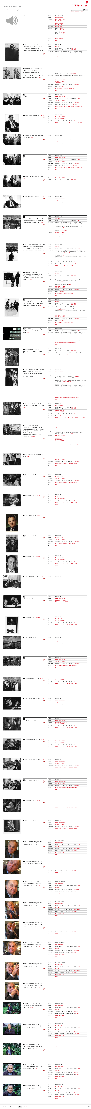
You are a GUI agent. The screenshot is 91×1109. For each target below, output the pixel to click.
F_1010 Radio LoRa (59, 38)
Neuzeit (56, 48)
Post (69, 379)
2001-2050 (67, 844)
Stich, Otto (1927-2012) (60, 56)
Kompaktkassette (58, 26)
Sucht (62, 433)
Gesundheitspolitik (73, 431)
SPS (62, 384)
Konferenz (77, 376)
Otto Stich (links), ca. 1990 (32, 576)
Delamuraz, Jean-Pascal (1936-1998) (62, 436)
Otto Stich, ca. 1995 (30, 475)
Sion (71, 394)
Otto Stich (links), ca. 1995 (32, 678)
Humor (69, 284)
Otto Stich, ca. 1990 (30, 495)
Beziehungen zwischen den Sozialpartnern (77, 52)
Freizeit (81, 226)
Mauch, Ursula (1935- (59, 458)
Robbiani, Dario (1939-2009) (61, 722)
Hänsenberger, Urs (59, 618)
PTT (73, 379)
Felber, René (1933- (59, 438)
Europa (56, 28)
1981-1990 (73, 49)
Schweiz (62, 60)
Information (59, 376)
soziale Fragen (58, 226)
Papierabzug (76, 58)
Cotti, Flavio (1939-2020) (60, 435)
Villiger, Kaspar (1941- (59, 442)
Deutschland (62, 29)
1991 (79, 98)
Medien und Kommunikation (61, 375)
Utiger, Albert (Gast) (59, 20)
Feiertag (58, 227)
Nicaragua (65, 33)
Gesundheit (65, 431)
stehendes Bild (58, 58)
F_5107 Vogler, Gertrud (59, 448)
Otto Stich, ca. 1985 (30, 515)
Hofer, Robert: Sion (59, 371)
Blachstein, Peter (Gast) (60, 21)
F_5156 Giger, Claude (59, 852)
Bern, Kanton (68, 104)
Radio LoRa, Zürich (59, 17)
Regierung (59, 280)
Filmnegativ (76, 444)
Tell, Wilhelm (58, 82)
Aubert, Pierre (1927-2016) (60, 313)
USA (69, 34)
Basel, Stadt (74, 850)
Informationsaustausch (67, 376)
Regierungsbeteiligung (61, 281)
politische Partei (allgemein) (70, 382)
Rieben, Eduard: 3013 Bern (60, 96)
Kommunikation (72, 377)
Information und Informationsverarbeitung (77, 375)
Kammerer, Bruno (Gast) (60, 19)
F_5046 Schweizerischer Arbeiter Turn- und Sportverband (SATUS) (68, 362)
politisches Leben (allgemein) (71, 228)
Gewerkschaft (67, 54)
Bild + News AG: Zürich (59, 557)
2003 (79, 844)
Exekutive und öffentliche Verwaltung (72, 279)
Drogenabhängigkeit (69, 433)
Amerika (57, 34)
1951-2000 (67, 48)
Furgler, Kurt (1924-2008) (60, 79)
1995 (79, 330)
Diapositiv (76, 339)
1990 (79, 220)
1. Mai (63, 227)
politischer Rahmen (59, 228)
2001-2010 (73, 844)
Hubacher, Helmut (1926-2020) (61, 601)
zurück (24, 10)
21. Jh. (61, 844)
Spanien (61, 28)
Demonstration (64, 230)
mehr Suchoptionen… (75, 11)
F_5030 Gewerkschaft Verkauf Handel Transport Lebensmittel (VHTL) (69, 106)
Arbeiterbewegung (65, 354)
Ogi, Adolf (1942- (58, 439)
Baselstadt (68, 850)
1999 (79, 1007)
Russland (62, 31)
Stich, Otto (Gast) (58, 24)
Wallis (67, 394)
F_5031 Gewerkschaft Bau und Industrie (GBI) (64, 238)
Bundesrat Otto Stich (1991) (33, 115)
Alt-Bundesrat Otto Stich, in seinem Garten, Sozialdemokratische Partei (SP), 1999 (34, 1005)
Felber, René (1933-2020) (60, 600)
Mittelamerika (58, 33)
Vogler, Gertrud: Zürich (59, 427)
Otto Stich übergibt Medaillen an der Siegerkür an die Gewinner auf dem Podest (34, 350)
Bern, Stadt (75, 104)
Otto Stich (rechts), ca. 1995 (32, 658)
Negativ (70, 444)
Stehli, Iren (57, 218)
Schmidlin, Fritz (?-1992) (60, 410)
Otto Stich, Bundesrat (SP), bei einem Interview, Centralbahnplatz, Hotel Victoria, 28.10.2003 (32, 842)
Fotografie (65, 58)
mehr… (56, 40)
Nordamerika (63, 34)
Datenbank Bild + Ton (12, 6)
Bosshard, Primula (59, 456)
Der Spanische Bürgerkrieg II (33, 16)
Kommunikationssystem (61, 379)
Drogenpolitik (81, 431)
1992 (79, 429)
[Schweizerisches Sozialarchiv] (79, 4)
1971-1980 (73, 48)
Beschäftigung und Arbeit (66, 51)
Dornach (77, 1013)
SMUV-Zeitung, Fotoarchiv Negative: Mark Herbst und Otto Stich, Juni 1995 (34, 330)
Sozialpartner (59, 54)
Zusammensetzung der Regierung (69, 280)
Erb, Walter (57, 46)
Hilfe (82, 11)
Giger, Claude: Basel (59, 842)
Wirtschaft (57, 51)
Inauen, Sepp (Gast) (59, 23)
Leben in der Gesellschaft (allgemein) (70, 226)
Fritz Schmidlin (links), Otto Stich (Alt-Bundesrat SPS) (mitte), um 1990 (33, 404)
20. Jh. (61, 48)
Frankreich (62, 32)
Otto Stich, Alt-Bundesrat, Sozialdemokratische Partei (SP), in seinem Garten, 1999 (32, 1025)
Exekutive (84, 279)
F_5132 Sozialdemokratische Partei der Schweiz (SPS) (66, 463)
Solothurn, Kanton (69, 1013)
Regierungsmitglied (67, 381)
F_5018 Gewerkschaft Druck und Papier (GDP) (64, 62)
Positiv (70, 58)
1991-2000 (73, 98)
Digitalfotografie (77, 848)
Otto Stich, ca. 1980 (30, 556)
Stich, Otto (57, 846)
